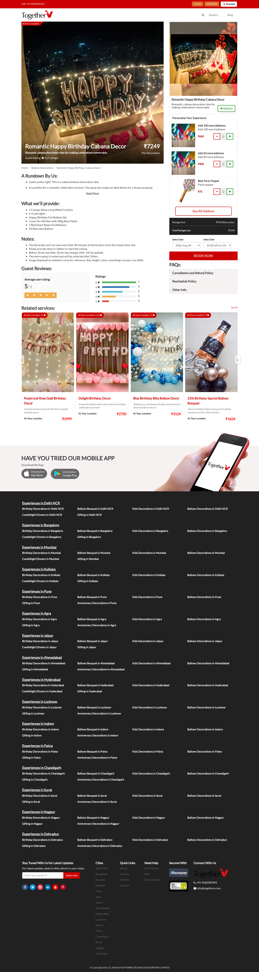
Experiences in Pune (37, 591)
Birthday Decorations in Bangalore (42, 530)
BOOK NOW (203, 256)
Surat (99, 942)
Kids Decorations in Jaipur (148, 641)
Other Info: (179, 289)
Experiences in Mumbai (39, 547)
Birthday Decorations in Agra (39, 619)
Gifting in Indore (32, 735)
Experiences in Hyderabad (41, 679)
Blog (230, 14)
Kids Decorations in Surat (147, 795)
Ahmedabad (103, 908)
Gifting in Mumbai (88, 558)
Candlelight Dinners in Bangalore (41, 536)
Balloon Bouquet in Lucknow (94, 707)
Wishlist (227, 108)
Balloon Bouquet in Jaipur (92, 641)
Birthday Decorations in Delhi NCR (43, 508)
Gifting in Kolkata (87, 581)
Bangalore (102, 874)
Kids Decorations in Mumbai (149, 552)
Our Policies (151, 868)
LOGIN (197, 3)
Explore (213, 14)
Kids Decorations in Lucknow (149, 707)
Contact (125, 885)
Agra (98, 896)
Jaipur (99, 902)
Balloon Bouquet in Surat (92, 795)
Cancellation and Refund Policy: (193, 273)
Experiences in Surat (37, 790)
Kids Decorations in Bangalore (150, 530)
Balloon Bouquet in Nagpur (93, 817)
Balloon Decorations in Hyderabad (207, 685)
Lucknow (101, 919)
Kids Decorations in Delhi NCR (150, 508)
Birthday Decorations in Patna (40, 751)
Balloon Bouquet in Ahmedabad (96, 663)
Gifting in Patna (31, 757)
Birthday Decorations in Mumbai (41, 552)
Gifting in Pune (31, 603)
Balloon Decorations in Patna (204, 751)
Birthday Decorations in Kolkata (41, 575)
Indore (99, 925)
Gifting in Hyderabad (89, 691)
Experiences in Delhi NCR (41, 503)
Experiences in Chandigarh (41, 768)
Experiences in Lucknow (39, 701)
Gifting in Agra (30, 625)
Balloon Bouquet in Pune (92, 597)
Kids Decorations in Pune (147, 597)
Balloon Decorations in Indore (205, 729)
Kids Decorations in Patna (147, 751)
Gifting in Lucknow (33, 713)
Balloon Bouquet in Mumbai (93, 552)
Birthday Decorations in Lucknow (42, 707)
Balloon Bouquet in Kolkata (93, 575)
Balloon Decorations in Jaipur (204, 641)
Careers (124, 874)
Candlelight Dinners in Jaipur (39, 647)
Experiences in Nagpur (38, 812)
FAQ (147, 874)
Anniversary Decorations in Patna (97, 757)
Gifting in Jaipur (86, 647)
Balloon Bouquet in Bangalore (94, 530)
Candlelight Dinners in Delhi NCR (42, 514)
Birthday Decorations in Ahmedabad (43, 663)
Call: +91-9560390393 (32, 3)
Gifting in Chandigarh (35, 779)
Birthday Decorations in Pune (39, 597)
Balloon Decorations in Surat (204, 795)
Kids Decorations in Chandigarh (151, 773)
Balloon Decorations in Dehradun (207, 839)
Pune (99, 891)
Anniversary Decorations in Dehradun (99, 845)
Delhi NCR (102, 868)
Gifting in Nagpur (32, 823)
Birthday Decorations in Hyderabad (43, 685)
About (123, 868)
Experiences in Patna (37, 746)
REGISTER (211, 3)
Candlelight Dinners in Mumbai (40, 558)
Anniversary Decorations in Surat (97, 801)
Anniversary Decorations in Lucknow (99, 713)
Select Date (177, 239)
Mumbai (100, 879)
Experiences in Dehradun (40, 834)
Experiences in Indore (38, 723)
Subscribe (71, 875)
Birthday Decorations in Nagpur (41, 817)
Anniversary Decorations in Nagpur (98, 823)
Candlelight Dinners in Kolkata (40, 581)
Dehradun (102, 953)
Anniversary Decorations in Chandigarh (100, 779)
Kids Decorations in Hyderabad (150, 685)
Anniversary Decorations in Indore (97, 735)
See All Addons (203, 211)
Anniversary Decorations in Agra (96, 625)
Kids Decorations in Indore (148, 729)
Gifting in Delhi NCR (89, 514)
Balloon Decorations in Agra (204, 619)
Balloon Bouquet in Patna (92, 751)
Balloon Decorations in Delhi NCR (207, 508)
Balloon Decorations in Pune (204, 597)
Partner (124, 879)
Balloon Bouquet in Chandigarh (95, 773)
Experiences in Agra (36, 613)
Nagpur (100, 947)
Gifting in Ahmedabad (35, 669)
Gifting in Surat (31, 801)
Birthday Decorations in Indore (40, 729)
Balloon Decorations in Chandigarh (208, 773)
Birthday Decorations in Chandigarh (43, 773)
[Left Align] (27, 295)
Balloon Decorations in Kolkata (205, 575)
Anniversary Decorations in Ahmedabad (101, 669)
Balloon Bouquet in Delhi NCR (95, 508)
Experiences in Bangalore (40, 525)
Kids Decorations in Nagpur (148, 817)
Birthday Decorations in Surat (39, 795)
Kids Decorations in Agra (147, 619)
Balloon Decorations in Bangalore (207, 530)
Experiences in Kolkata (39, 569)
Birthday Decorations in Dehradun (42, 839)
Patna (99, 930)
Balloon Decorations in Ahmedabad (208, 663)
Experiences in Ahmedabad (42, 657)
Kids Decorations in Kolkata (148, 575)
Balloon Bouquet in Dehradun (94, 839)
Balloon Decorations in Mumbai (206, 552)
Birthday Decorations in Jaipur (40, 641)
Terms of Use (152, 879)
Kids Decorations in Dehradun (150, 839)
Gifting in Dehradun (34, 845)
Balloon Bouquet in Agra (91, 619)
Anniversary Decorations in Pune (96, 603)
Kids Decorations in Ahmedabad (151, 663)
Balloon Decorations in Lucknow (206, 707)
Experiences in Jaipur (37, 635)
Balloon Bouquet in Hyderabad (95, 685)
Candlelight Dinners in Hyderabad (42, 691)
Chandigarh (102, 936)
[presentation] (21, 359)
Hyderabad (102, 913)
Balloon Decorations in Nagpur (205, 817)
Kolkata (100, 885)
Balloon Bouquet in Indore (92, 729)
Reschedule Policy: (184, 281)
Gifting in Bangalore (89, 536)
